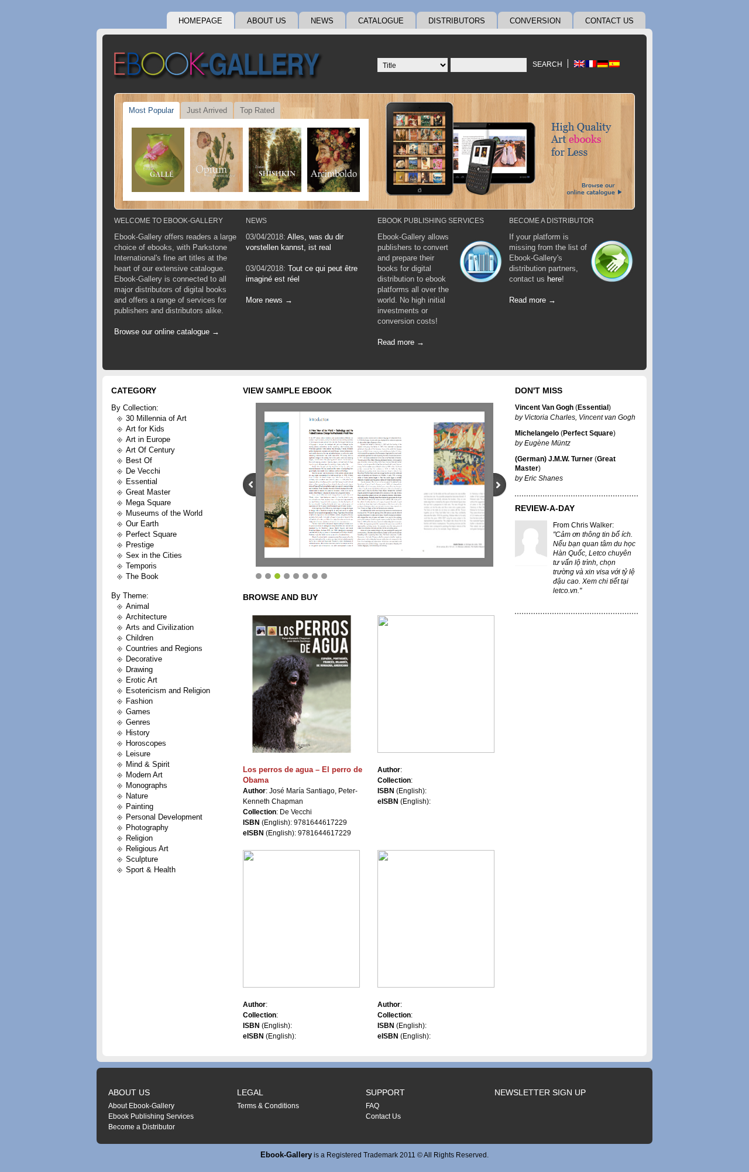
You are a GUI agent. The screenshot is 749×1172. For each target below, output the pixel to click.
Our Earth (142, 523)
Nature (137, 795)
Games (138, 711)
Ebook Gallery (219, 66)
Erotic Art (141, 680)
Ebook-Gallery (286, 1154)
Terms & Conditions (268, 1106)
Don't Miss (538, 390)
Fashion (139, 701)
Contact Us (609, 20)
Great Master (148, 492)
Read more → (400, 342)
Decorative (144, 658)
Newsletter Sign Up (540, 1092)
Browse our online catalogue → (166, 331)
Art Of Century (150, 450)
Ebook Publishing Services (430, 221)
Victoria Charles (549, 417)
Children (139, 637)
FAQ (372, 1106)
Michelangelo (537, 433)
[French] (591, 63)
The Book (142, 576)
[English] (579, 63)
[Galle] (158, 160)
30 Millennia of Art (156, 418)
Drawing (139, 669)
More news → (269, 300)
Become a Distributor (141, 1127)
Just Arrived (207, 110)
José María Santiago (302, 791)
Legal (250, 1092)
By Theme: (130, 595)
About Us (266, 20)
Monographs (146, 785)
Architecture (146, 616)
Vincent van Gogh (607, 417)
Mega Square (148, 502)
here (554, 279)
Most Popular (151, 110)
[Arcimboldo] (333, 160)
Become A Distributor (551, 221)
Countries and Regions (164, 648)
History (138, 732)
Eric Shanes (543, 478)
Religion (139, 838)
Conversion (535, 20)
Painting (139, 806)
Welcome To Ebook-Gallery (168, 221)
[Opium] (216, 160)
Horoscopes (146, 743)
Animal (137, 606)
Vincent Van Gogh (544, 407)
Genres (138, 722)
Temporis (141, 565)
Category (133, 390)
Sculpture (142, 859)
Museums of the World (164, 513)
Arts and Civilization (160, 627)
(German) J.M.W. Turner (554, 459)
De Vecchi (143, 471)
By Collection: (135, 407)
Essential (141, 481)
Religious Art (147, 848)
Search (547, 64)
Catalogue (381, 20)
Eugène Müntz (547, 443)
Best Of (139, 460)
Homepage (200, 20)
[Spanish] (614, 63)
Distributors (456, 20)
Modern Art (144, 774)
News (322, 20)
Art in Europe (148, 439)
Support (385, 1092)
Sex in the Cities (154, 555)
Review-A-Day (545, 508)
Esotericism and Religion (168, 690)
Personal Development (164, 817)
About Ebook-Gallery (141, 1106)
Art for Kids (145, 428)
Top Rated (257, 110)
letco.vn (565, 591)
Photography (147, 827)
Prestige (140, 544)
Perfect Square (151, 534)
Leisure (138, 753)
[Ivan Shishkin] (275, 160)
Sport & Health (151, 869)
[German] (602, 63)
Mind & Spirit (148, 764)
